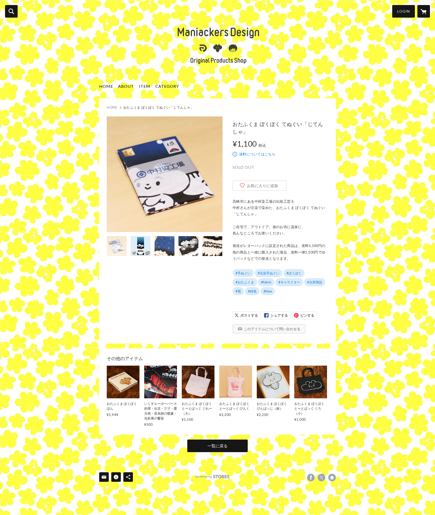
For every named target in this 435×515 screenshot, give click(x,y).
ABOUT (126, 86)
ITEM (144, 86)
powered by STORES (212, 477)
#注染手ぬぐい (268, 273)
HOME (106, 86)
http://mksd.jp (332, 477)
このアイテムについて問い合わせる (272, 329)
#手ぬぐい (243, 273)
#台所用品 (314, 282)
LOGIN (403, 11)
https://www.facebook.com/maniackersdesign (311, 477)
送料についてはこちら (257, 154)
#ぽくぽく (294, 273)
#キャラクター (289, 282)
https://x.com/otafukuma (321, 477)
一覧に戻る (217, 445)
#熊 (238, 291)
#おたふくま (245, 282)
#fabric (266, 282)
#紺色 (252, 291)
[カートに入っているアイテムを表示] (423, 11)
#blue (268, 291)
